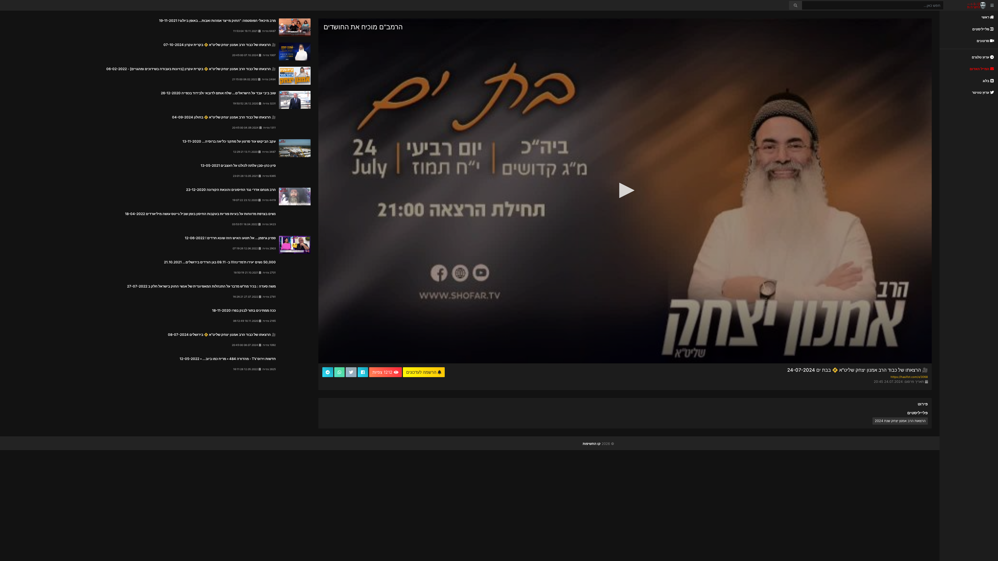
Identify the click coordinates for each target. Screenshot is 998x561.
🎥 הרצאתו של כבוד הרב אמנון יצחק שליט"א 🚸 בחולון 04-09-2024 (224, 117)
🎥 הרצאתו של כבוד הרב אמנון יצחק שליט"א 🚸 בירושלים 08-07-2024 (222, 334)
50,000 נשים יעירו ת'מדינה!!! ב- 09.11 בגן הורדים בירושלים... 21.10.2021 (220, 262)
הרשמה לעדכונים (422, 372)
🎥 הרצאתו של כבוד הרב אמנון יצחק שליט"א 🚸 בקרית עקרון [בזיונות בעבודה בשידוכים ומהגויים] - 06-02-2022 (191, 69)
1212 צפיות (383, 372)
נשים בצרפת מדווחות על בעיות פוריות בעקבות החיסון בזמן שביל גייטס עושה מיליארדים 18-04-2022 (200, 214)
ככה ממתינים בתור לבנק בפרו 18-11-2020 (244, 310)
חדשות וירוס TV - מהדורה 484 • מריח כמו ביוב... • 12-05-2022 (228, 359)
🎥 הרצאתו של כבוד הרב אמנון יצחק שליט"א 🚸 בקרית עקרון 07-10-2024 (219, 45)
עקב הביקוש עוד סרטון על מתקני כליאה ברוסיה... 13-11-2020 (229, 141)
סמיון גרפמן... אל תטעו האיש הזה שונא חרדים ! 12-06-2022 (230, 238)
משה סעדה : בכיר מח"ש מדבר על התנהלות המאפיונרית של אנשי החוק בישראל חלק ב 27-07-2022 (201, 286)
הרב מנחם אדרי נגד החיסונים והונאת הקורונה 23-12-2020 (231, 190)
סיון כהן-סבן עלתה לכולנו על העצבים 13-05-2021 (238, 165)
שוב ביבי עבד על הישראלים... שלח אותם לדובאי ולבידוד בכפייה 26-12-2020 (218, 93)
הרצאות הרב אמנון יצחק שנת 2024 (900, 421)
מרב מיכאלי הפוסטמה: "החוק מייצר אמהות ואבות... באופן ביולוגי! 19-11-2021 (217, 20)
